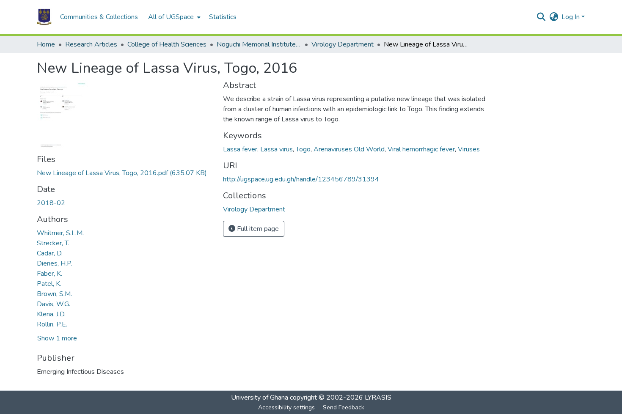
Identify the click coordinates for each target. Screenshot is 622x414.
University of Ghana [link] (259, 397)
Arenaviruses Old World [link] (349, 149)
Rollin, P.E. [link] (52, 324)
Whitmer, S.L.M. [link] (60, 233)
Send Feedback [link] (343, 407)
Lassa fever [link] (240, 149)
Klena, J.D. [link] (51, 314)
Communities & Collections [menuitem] (99, 17)
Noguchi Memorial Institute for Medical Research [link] (259, 44)
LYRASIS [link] (378, 397)
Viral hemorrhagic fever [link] (421, 149)
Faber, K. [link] (49, 273)
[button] (44, 16)
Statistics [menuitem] (223, 17)
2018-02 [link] (51, 203)
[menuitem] (173, 17)
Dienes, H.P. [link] (54, 263)
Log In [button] (571, 17)
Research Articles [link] (91, 44)
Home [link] (46, 44)
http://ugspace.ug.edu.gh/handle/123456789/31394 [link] (301, 179)
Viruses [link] (469, 149)
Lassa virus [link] (276, 149)
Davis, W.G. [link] (53, 304)
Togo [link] (303, 149)
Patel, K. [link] (49, 283)
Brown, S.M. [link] (54, 294)
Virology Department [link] (342, 44)
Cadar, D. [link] (50, 253)
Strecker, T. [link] (53, 243)
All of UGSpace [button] (171, 17)
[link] (125, 173)
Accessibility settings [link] (286, 407)
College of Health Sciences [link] (166, 44)
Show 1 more (57, 338)
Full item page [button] (257, 228)
